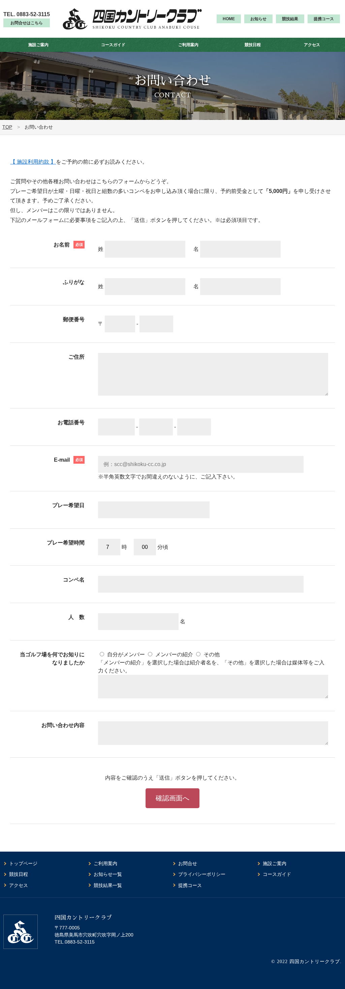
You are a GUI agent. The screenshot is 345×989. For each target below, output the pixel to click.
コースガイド (113, 44)
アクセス (312, 44)
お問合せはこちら (26, 23)
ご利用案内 (188, 44)
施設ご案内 (38, 44)
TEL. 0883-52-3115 (26, 14)
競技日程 (253, 44)
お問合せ (187, 863)
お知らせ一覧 (108, 874)
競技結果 (290, 19)
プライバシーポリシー (201, 874)
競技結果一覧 (108, 885)
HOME (229, 19)
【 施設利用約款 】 (33, 162)
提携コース (324, 19)
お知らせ (258, 19)
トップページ (23, 863)
